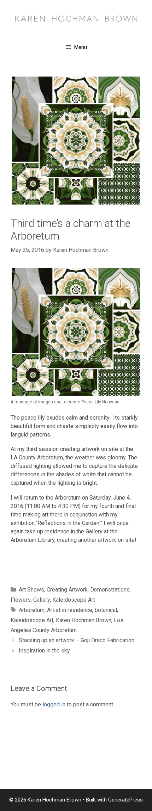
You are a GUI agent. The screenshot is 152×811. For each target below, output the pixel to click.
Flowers (21, 599)
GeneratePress (125, 800)
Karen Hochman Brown (83, 620)
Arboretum (32, 610)
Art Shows (31, 589)
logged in (53, 704)
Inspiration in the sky (44, 650)
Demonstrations (110, 589)
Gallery (41, 599)
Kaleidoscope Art (73, 599)
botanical (106, 610)
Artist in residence (69, 610)
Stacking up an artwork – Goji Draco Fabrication (76, 640)
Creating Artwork (67, 589)
